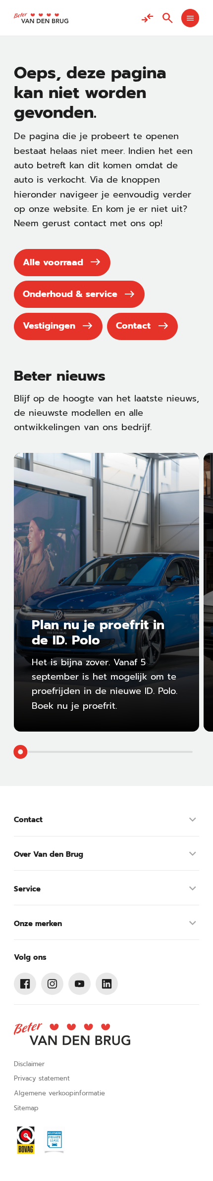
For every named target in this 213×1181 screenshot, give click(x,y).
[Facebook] (25, 984)
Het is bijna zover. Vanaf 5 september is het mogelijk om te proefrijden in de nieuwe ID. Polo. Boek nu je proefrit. (104, 684)
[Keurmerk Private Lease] (54, 1140)
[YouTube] (79, 984)
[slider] (21, 752)
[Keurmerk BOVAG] (26, 1140)
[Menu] (190, 18)
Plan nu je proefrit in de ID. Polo (98, 632)
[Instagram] (52, 984)
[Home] (41, 18)
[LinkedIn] (107, 984)
